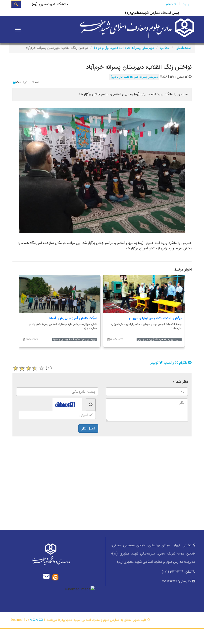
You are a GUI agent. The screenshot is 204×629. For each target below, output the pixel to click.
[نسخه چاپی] (14, 82)
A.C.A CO (36, 620)
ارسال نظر (88, 428)
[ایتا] (55, 577)
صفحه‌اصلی (183, 48)
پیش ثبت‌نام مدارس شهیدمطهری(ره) (152, 13)
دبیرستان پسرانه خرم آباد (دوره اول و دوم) (124, 48)
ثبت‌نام (171, 4)
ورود (186, 4)
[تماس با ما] (47, 576)
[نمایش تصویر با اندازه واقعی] (102, 170)
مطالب (164, 48)
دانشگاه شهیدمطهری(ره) (50, 4)
